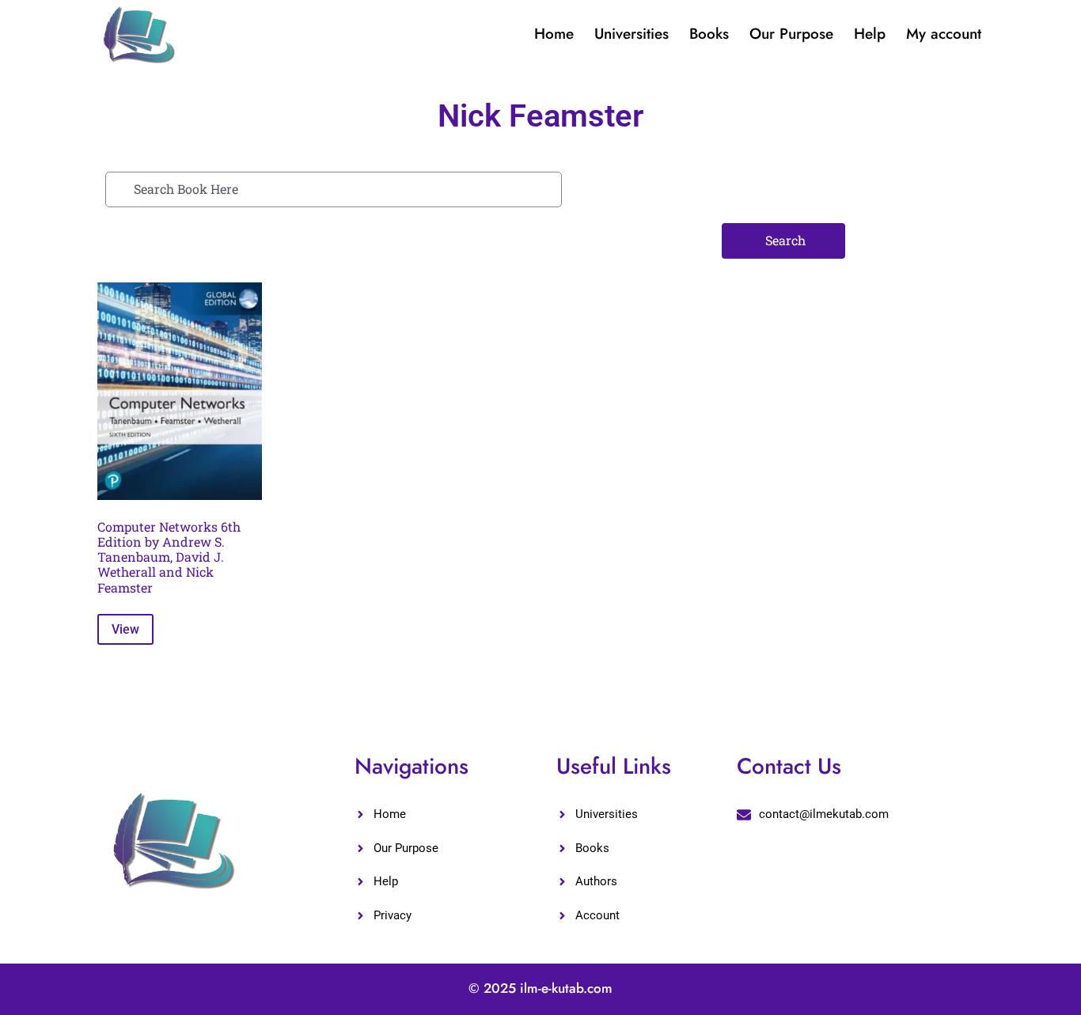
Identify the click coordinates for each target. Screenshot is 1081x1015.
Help (870, 33)
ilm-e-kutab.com (566, 988)
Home (554, 33)
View (125, 629)
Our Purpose (791, 33)
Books (709, 33)
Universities (631, 33)
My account (943, 33)
